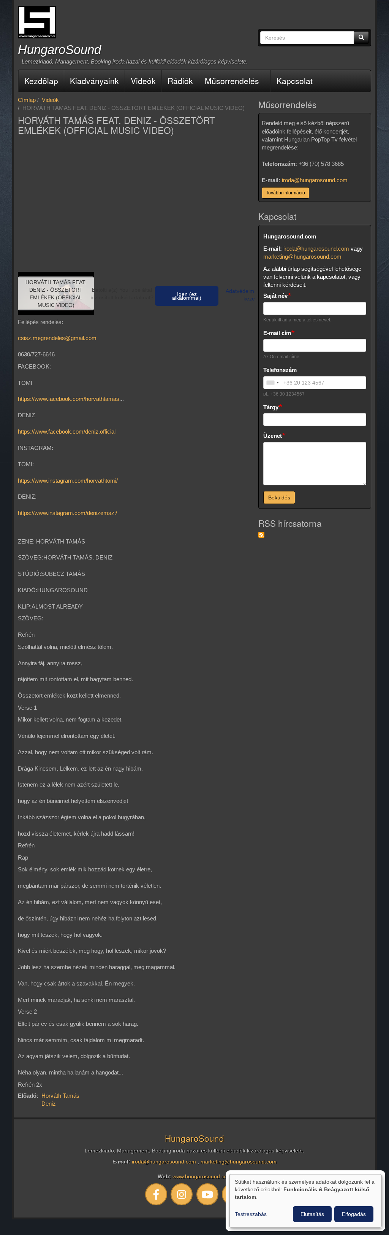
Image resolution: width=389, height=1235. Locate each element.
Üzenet (272, 435)
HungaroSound (59, 50)
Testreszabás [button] (251, 1214)
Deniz (48, 1103)
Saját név (275, 295)
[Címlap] (37, 22)
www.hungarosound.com (202, 1176)
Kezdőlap (41, 80)
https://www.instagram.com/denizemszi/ (67, 513)
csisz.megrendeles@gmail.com (57, 338)
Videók (143, 80)
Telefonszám (280, 370)
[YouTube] (207, 1194)
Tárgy (270, 407)
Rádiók (180, 80)
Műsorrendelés (232, 80)
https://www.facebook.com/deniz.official (66, 431)
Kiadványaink (94, 80)
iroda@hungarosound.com (315, 180)
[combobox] (272, 383)
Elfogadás (354, 1214)
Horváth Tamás (60, 1095)
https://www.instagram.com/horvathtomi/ (68, 480)
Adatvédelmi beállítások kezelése (254, 295)
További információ (285, 193)
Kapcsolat (295, 80)
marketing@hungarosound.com (302, 256)
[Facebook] (156, 1194)
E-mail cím (277, 333)
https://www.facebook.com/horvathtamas (68, 399)
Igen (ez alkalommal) (186, 296)
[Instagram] (182, 1194)
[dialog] (305, 1200)
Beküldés (279, 497)
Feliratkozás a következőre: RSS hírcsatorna (261, 535)
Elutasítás (312, 1214)
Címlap (27, 100)
